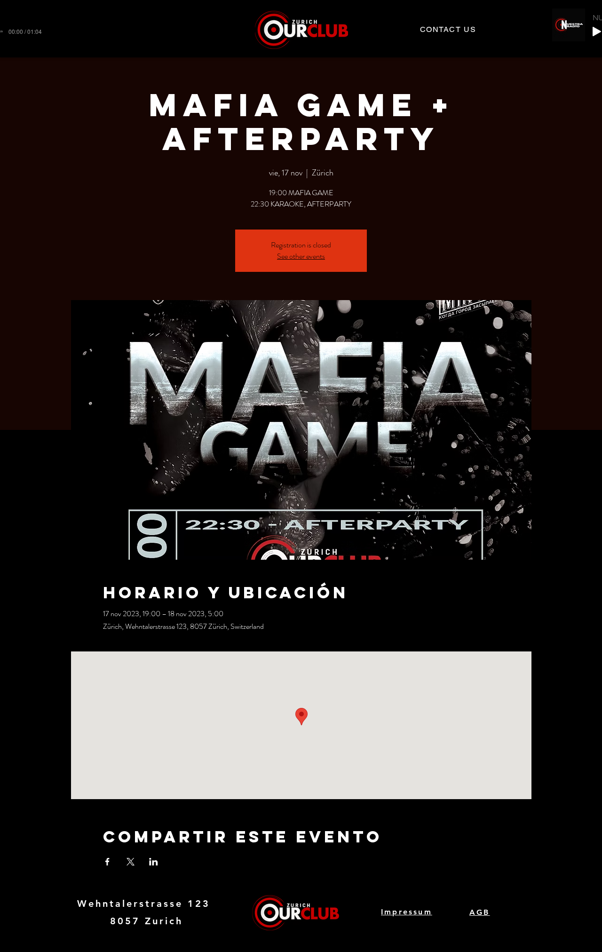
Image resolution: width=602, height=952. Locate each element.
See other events (301, 256)
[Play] (597, 31)
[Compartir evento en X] (130, 861)
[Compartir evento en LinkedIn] (153, 861)
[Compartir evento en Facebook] (107, 861)
